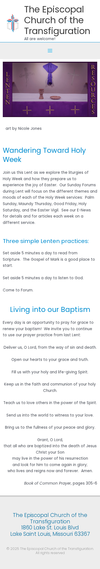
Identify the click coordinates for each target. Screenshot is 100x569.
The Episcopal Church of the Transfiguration (57, 20)
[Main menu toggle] (50, 50)
